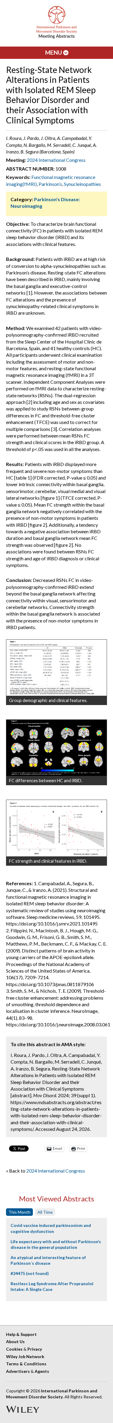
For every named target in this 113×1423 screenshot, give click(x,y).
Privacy (34, 1349)
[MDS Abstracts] (56, 37)
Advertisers (18, 1371)
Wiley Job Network (25, 1356)
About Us (15, 1341)
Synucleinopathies (82, 184)
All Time (45, 1212)
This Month (19, 1212)
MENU (54, 52)
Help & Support (21, 1334)
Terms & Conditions (26, 1363)
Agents (42, 1371)
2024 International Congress (56, 160)
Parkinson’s (50, 184)
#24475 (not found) (30, 1273)
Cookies (14, 1349)
